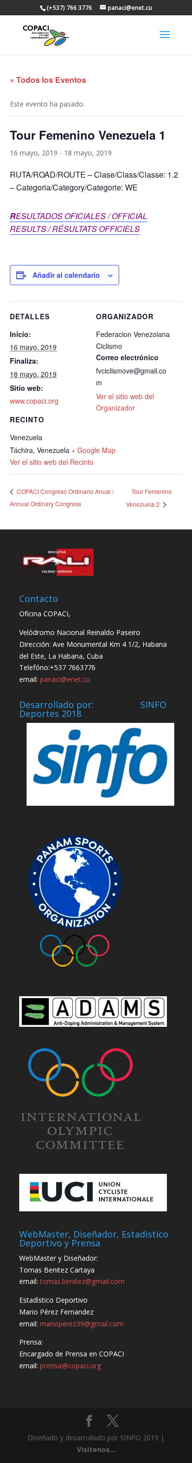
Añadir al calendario (66, 275)
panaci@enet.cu (65, 679)
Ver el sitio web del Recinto (52, 462)
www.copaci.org (34, 401)
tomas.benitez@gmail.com (82, 1281)
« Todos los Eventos (48, 79)
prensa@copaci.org (70, 1365)
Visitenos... (96, 1449)
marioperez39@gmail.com (82, 1323)
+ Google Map (93, 450)
